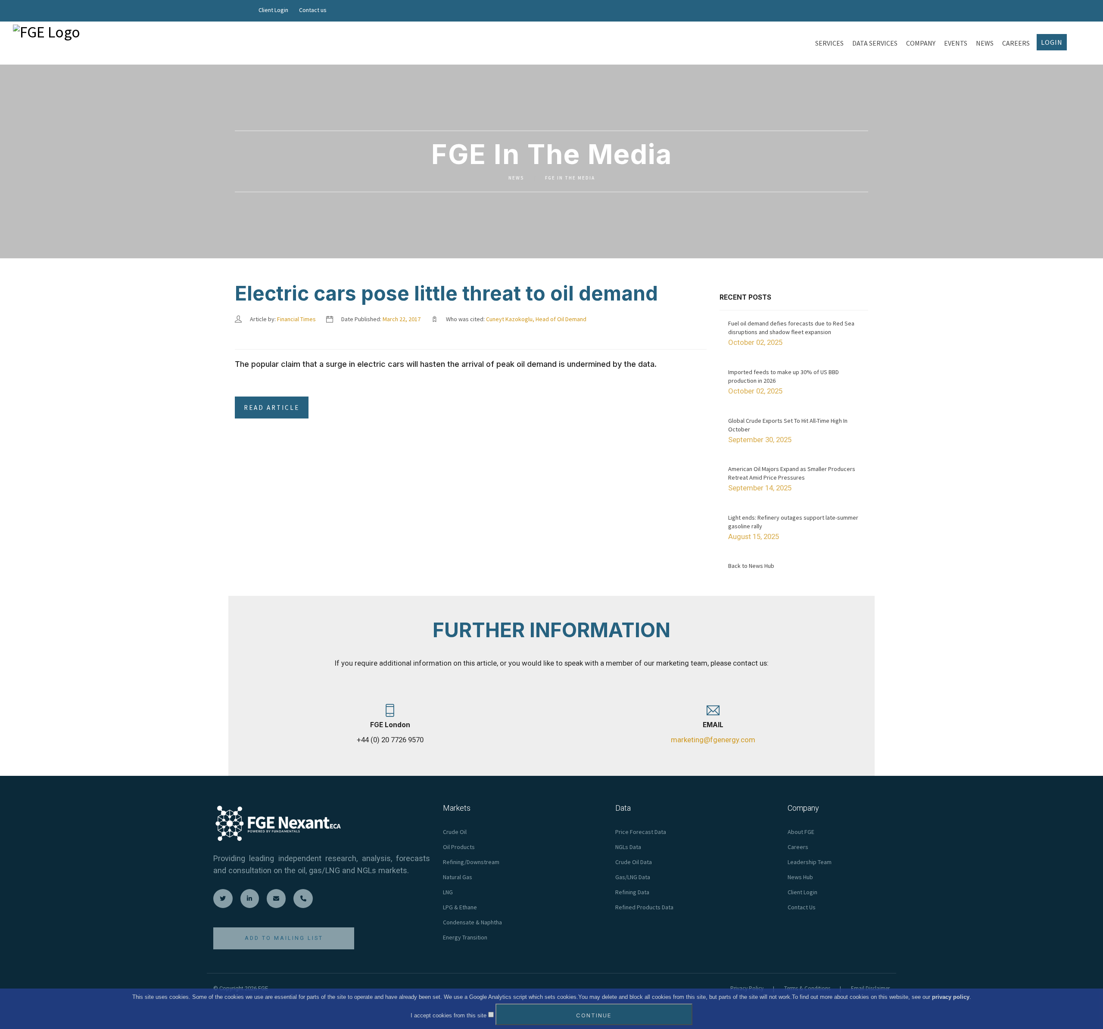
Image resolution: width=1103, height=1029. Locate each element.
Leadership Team (810, 862)
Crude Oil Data (633, 862)
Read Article (271, 407)
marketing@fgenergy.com (713, 739)
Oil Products (459, 847)
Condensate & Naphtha (472, 922)
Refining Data (632, 892)
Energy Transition (465, 937)
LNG (448, 892)
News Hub (800, 877)
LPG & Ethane (460, 907)
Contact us (313, 10)
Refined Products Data (644, 907)
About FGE (801, 832)
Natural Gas (457, 877)
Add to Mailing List (284, 938)
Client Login (273, 10)
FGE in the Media (570, 178)
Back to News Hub (751, 566)
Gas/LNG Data (632, 877)
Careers (798, 847)
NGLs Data (628, 847)
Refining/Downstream (471, 862)
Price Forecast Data (640, 832)
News (516, 178)
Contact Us (802, 907)
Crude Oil (455, 832)
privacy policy (950, 997)
